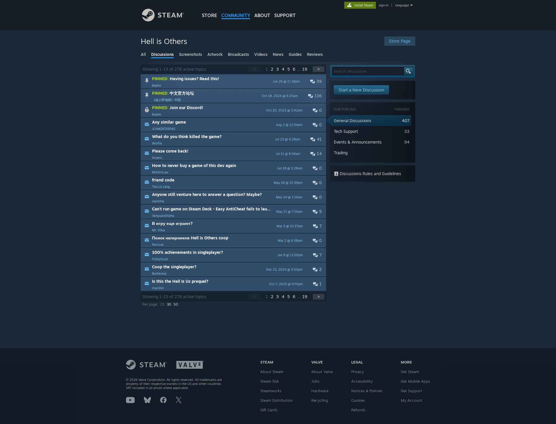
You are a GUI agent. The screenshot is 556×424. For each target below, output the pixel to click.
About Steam (271, 371)
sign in (383, 5)
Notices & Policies (366, 390)
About (262, 15)
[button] (233, 81)
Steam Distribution (276, 400)
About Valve (322, 371)
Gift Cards (268, 410)
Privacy (357, 371)
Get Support (411, 390)
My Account (412, 400)
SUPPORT (285, 15)
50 (175, 304)
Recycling (319, 400)
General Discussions (352, 120)
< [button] (254, 69)
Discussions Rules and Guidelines (370, 173)
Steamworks (270, 390)
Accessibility (362, 381)
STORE (209, 15)
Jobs (315, 381)
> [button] (318, 69)
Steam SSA (269, 381)
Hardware (319, 390)
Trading (341, 152)
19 (304, 69)
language (402, 5)
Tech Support (346, 131)
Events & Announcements (358, 142)
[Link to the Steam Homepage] (163, 19)
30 (169, 304)
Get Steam (410, 371)
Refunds (358, 410)
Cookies (358, 400)
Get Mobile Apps (415, 381)
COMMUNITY (235, 15)
